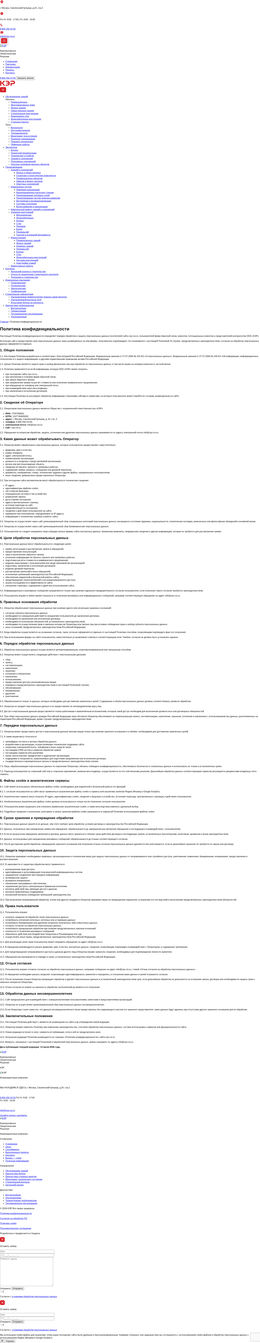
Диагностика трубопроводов (19, 305)
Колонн (20, 221)
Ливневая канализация (28, 190)
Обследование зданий (16, 96)
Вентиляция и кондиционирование (33, 201)
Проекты (9, 70)
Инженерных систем (21, 187)
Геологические (18, 286)
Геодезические (18, 283)
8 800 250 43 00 (8, 29)
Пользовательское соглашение (15, 1228)
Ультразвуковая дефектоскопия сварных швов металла (39, 297)
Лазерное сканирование (23, 139)
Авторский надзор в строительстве (28, 271)
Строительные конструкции (24, 113)
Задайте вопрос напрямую (13, 1115)
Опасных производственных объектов (30, 164)
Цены (8, 1147)
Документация (12, 67)
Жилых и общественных (28, 173)
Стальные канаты (20, 122)
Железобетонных (25, 218)
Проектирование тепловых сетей (33, 195)
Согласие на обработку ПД (13, 1218)
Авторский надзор (14, 1185)
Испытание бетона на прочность (27, 302)
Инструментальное (20, 130)
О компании (11, 61)
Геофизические (18, 291)
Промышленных (19, 102)
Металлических (24, 215)
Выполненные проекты (17, 1152)
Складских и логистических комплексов (36, 175)
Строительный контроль (17, 1182)
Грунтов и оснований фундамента (33, 235)
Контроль (10, 269)
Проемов (20, 226)
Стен (18, 223)
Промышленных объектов (29, 178)
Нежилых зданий (24, 246)
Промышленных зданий (28, 240)
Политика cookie (8, 1223)
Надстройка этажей (26, 263)
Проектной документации (23, 153)
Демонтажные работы (22, 266)
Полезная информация (17, 1161)
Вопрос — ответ (13, 1158)
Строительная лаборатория (19, 294)
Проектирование (13, 167)
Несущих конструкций (27, 260)
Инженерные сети (20, 116)
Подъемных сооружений (23, 161)
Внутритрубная (18, 308)
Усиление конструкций (22, 212)
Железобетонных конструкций (31, 257)
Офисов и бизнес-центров (29, 181)
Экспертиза (11, 147)
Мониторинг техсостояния (24, 136)
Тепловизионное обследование (27, 314)
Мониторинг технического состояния (23, 1179)
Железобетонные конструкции (26, 119)
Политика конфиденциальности (16, 1213)
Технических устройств (22, 156)
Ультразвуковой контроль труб (26, 300)
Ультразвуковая (19, 317)
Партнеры (10, 64)
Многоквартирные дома (23, 105)
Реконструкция (18, 238)
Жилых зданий (23, 243)
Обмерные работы (20, 144)
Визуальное (17, 128)
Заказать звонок (25, 78)
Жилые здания (18, 108)
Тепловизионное (19, 133)
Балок (19, 229)
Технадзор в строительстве (24, 277)
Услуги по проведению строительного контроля (34, 274)
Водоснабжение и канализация (32, 207)
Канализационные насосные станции (35, 192)
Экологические (18, 288)
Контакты (10, 73)
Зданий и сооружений (22, 158)
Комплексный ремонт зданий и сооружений (32, 209)
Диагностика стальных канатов (21, 1176)
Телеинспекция (18, 311)
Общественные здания (22, 111)
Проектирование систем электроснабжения (38, 198)
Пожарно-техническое (22, 141)
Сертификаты (12, 1149)
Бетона (14, 150)
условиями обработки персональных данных (34, 1296)
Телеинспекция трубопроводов (21, 1200)
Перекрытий (22, 232)
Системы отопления (26, 204)
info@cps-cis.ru (7, 36)
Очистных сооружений (27, 184)
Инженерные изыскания (17, 280)
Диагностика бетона (15, 1174)
